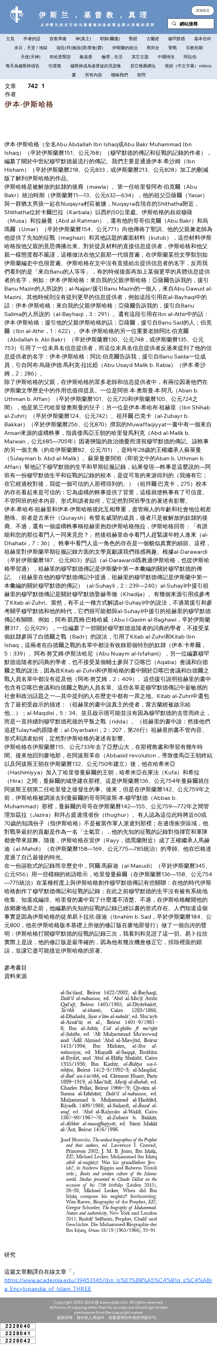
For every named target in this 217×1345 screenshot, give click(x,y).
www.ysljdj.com (113, 1302)
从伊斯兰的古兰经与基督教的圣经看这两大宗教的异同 (98, 25)
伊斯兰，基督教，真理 (95, 14)
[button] (202, 11)
